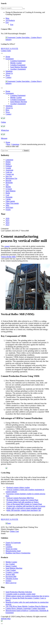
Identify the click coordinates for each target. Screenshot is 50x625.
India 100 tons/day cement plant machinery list (24, 510)
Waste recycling (11, 549)
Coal (7, 195)
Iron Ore (9, 176)
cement (7, 246)
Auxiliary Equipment (18, 69)
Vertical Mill (10, 574)
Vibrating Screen (12, 579)
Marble (8, 187)
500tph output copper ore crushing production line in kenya (27, 596)
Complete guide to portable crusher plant (20, 594)
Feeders (8, 581)
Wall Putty (9, 207)
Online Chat (14, 531)
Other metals (10, 201)
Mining (8, 545)
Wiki (7, 205)
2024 (7, 223)
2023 (7, 225)
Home (8, 57)
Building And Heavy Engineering (18, 553)
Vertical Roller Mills (8, 257)
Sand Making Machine (18, 67)
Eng (7, 22)
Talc (7, 185)
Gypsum (9, 189)
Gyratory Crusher (12, 572)
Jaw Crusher (10, 564)
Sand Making (10, 191)
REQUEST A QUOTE (9, 49)
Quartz (8, 210)
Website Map (6, 619)
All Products (10, 20)
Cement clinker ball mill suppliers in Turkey (23, 502)
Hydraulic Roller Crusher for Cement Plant (22, 500)
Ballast (8, 164)
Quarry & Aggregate (13, 543)
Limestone (15, 144)
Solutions (9, 71)
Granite (8, 168)
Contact (8, 77)
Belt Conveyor (11, 583)
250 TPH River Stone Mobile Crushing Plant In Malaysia (27, 606)
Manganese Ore (11, 178)
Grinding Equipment (17, 65)
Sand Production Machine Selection (19, 592)
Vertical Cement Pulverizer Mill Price (20, 498)
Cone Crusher (11, 570)
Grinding (9, 547)
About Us (9, 73)
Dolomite (9, 197)
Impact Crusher (11, 566)
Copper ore (10, 174)
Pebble (8, 162)
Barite (8, 193)
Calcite (8, 199)
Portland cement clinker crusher (18, 487)
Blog (7, 18)
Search (26, 150)
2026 (7, 218)
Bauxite (8, 180)
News (8, 75)
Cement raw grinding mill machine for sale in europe (26, 506)
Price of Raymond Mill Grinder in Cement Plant (24, 504)
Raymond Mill (11, 576)
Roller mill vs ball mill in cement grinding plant (24, 508)
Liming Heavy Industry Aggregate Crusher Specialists (25, 608)
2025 (7, 220)
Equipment (10, 59)
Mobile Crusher (16, 63)
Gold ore (9, 172)
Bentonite (9, 183)
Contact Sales (6, 51)
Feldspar (9, 166)
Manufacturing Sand (13, 551)
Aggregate (9, 170)
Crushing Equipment (17, 61)
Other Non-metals (12, 203)
